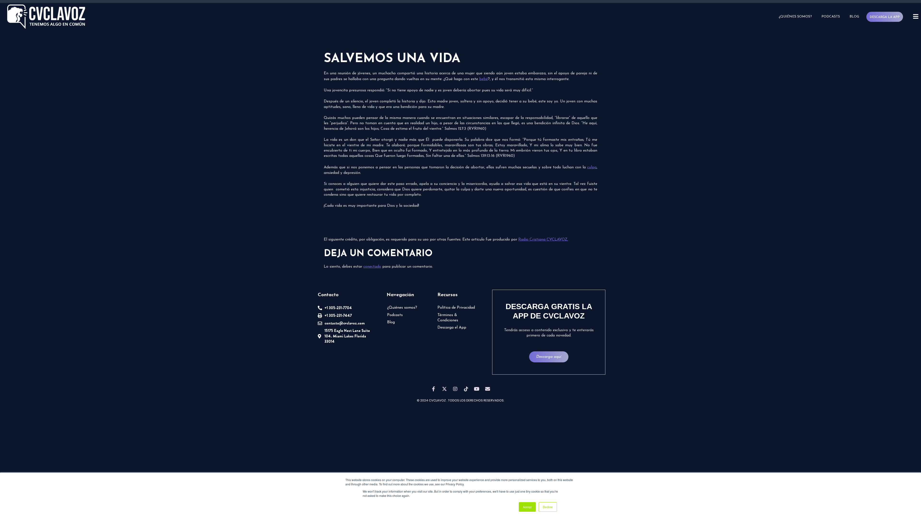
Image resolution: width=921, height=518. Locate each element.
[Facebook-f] (433, 389)
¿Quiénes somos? (795, 16)
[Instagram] (455, 389)
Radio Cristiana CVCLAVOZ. (543, 239)
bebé (483, 79)
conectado (372, 267)
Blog (854, 16)
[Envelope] (487, 389)
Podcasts (830, 16)
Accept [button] (527, 507)
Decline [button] (548, 507)
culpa (591, 167)
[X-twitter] (444, 389)
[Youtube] (477, 389)
